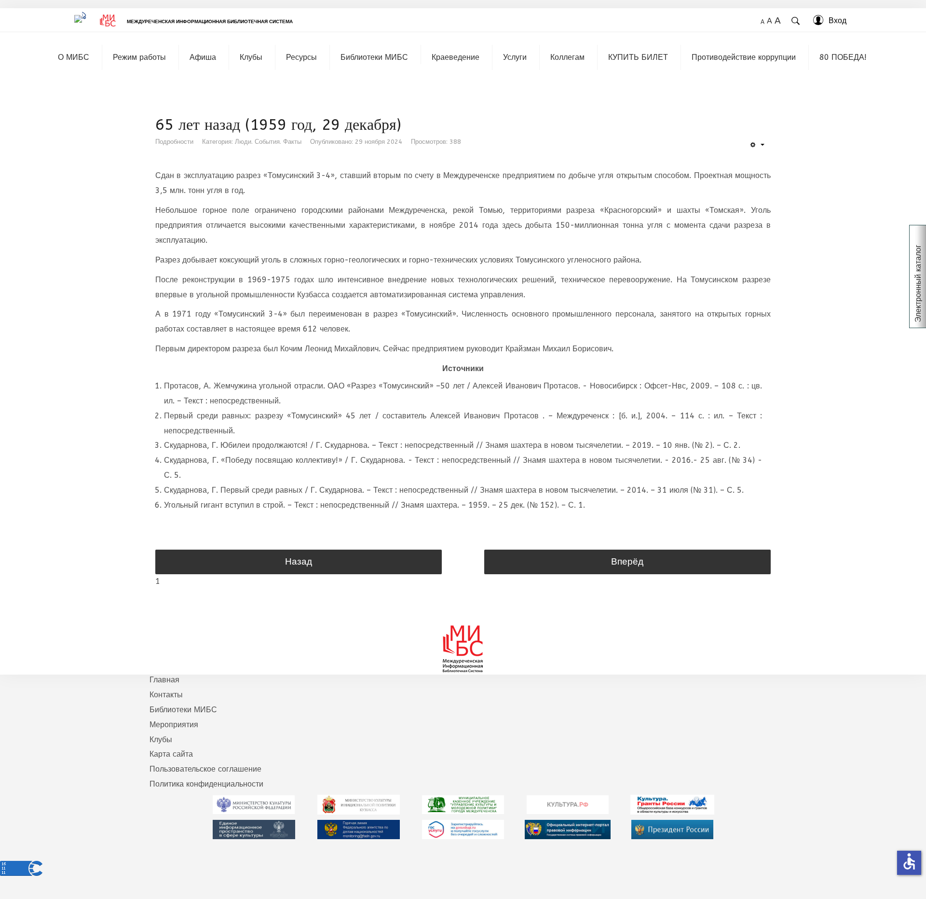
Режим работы (139, 57)
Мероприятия (174, 724)
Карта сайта (171, 754)
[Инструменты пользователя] (757, 145)
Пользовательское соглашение (205, 769)
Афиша (203, 57)
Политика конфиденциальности (206, 783)
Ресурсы (301, 57)
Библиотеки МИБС (374, 57)
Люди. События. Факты (268, 141)
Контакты (166, 694)
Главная (164, 679)
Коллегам (567, 57)
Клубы (251, 57)
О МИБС (73, 57)
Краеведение (455, 57)
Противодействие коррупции (744, 57)
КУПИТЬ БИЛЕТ (638, 57)
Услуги (515, 57)
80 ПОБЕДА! (843, 57)
